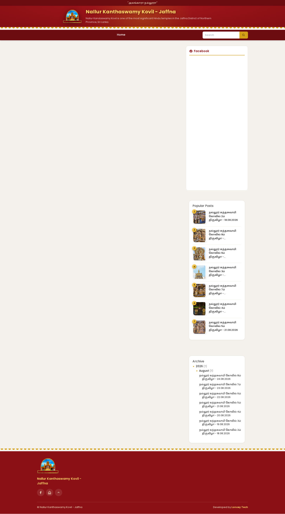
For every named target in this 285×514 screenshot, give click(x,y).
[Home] (49, 492)
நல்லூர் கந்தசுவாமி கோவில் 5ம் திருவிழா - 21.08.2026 (223, 326)
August (204, 371)
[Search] (243, 35)
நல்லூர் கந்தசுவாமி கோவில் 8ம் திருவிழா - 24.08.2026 (222, 234)
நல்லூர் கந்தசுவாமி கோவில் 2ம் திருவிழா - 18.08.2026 (223, 216)
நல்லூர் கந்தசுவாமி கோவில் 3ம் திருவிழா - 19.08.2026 (222, 271)
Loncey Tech (239, 507)
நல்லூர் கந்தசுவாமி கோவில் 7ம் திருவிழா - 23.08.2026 (222, 289)
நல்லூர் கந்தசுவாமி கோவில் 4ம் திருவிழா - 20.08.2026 (222, 308)
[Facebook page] (40, 492)
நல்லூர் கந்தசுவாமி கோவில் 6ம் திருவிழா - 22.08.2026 (222, 253)
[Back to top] (58, 492)
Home (121, 35)
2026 (200, 366)
